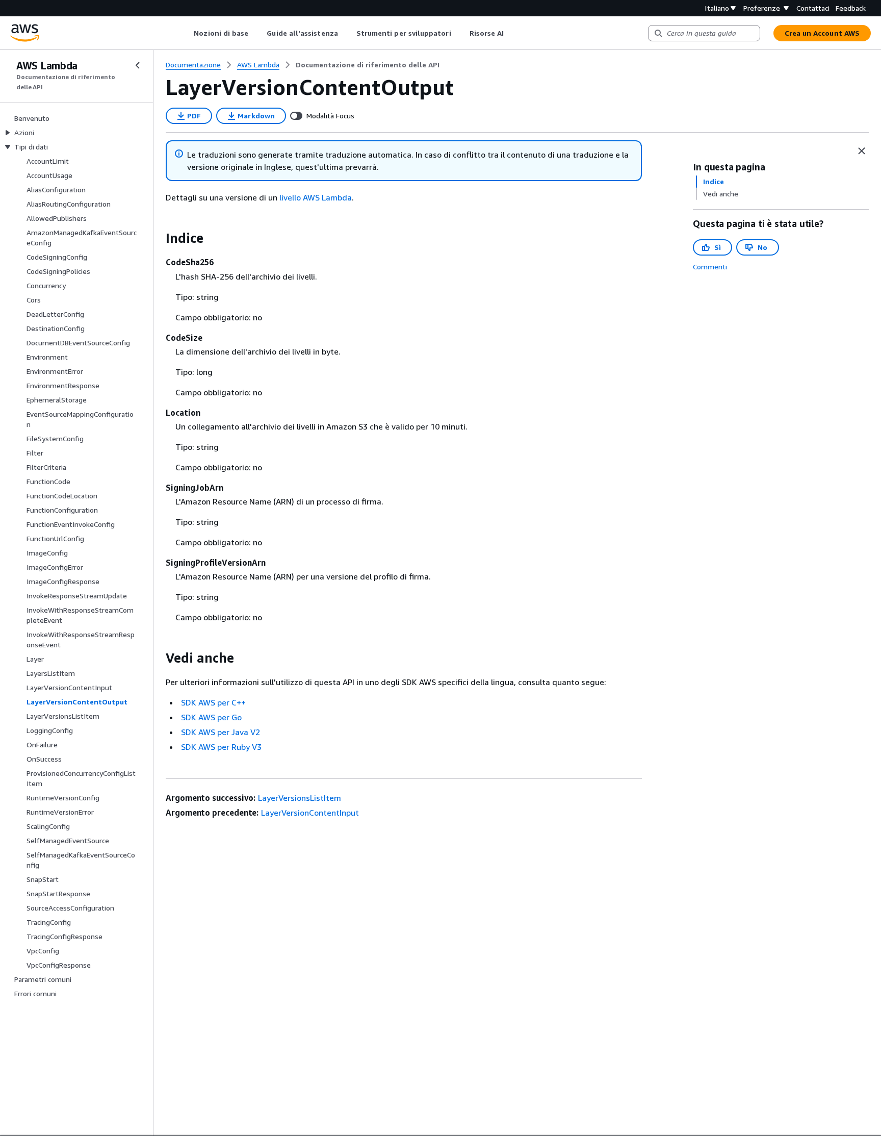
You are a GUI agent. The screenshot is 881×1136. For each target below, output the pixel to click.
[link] (367, 65)
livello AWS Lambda (315, 197)
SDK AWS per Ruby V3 (221, 747)
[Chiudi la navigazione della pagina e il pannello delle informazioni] (861, 151)
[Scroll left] (186, 33)
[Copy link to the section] (157, 238)
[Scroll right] (511, 33)
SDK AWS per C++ (213, 702)
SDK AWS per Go (211, 717)
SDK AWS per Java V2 (220, 732)
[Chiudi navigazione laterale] (138, 65)
